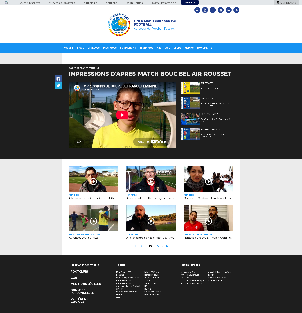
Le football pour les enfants (128, 278)
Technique (146, 48)
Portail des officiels (164, 3)
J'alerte (189, 2)
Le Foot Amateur (85, 265)
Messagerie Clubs (189, 272)
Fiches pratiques (151, 275)
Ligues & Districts (29, 3)
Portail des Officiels (153, 292)
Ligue (80, 48)
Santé (147, 280)
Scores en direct (151, 283)
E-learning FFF (122, 275)
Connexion (288, 2)
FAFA (118, 297)
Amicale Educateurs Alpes (193, 280)
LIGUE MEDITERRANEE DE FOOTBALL (155, 22)
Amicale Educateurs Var (192, 283)
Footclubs (80, 271)
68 (166, 246)
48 (141, 246)
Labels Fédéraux (151, 272)
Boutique (111, 3)
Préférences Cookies (81, 300)
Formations (128, 48)
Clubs (177, 48)
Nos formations (151, 294)
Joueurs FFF (149, 289)
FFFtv (146, 286)
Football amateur (124, 280)
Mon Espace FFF (123, 272)
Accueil (69, 48)
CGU (74, 277)
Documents (205, 48)
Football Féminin (124, 283)
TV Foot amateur (151, 278)
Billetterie (90, 3)
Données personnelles (82, 291)
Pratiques (110, 48)
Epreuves (94, 48)
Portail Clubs (134, 3)
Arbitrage (163, 48)
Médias (189, 48)
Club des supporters (62, 3)
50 (158, 246)
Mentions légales (86, 284)
